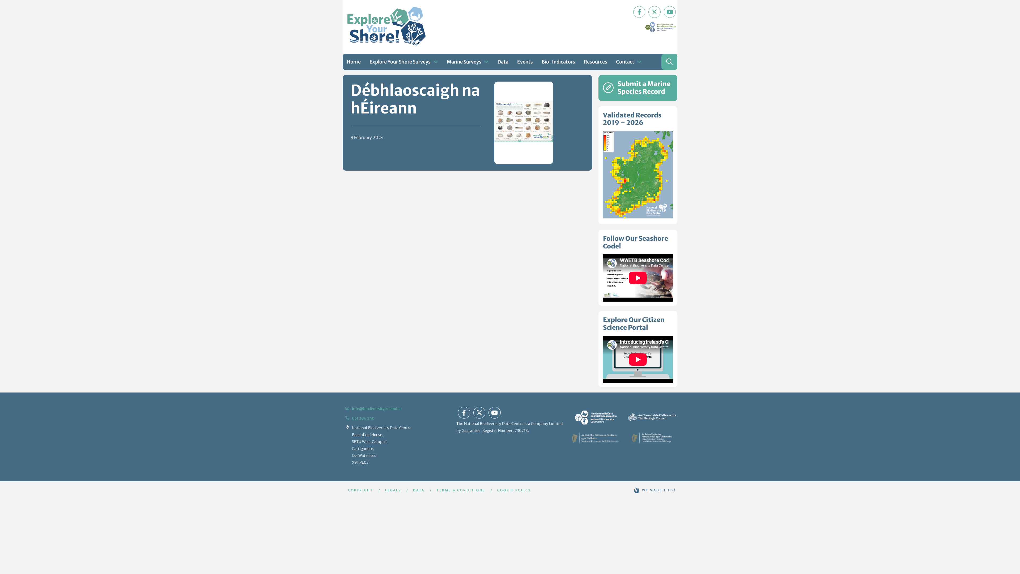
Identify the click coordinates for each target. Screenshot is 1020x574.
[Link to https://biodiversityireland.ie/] (595, 417)
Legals (393, 490)
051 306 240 (363, 418)
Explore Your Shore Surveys (400, 62)
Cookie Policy (514, 490)
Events (525, 62)
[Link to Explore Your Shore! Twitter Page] (654, 12)
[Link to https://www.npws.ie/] (595, 438)
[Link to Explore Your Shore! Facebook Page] (639, 12)
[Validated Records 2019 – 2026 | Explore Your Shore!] (638, 174)
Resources (595, 62)
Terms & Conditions (460, 490)
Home (354, 62)
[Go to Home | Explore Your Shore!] (386, 26)
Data (503, 62)
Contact (625, 62)
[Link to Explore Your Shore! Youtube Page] (670, 12)
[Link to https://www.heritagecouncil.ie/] (652, 417)
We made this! (659, 490)
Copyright (360, 490)
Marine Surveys (464, 62)
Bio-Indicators (558, 62)
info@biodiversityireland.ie (377, 408)
